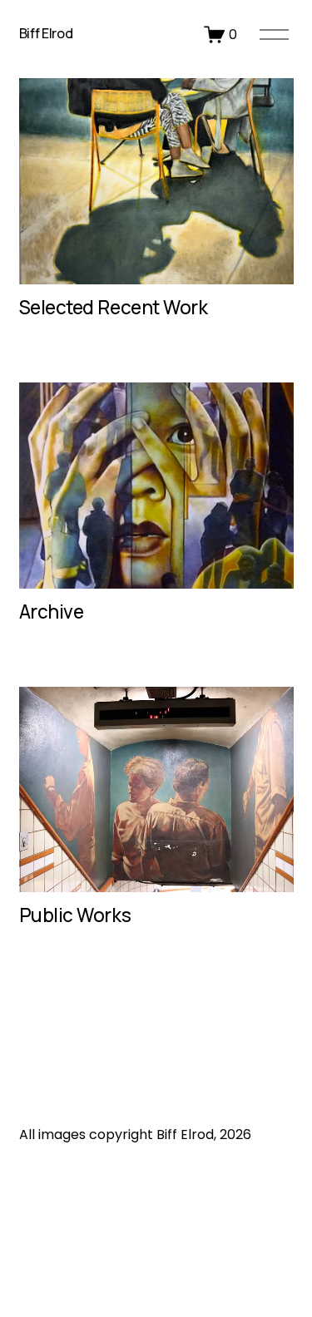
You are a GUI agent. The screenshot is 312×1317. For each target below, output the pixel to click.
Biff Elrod (46, 33)
